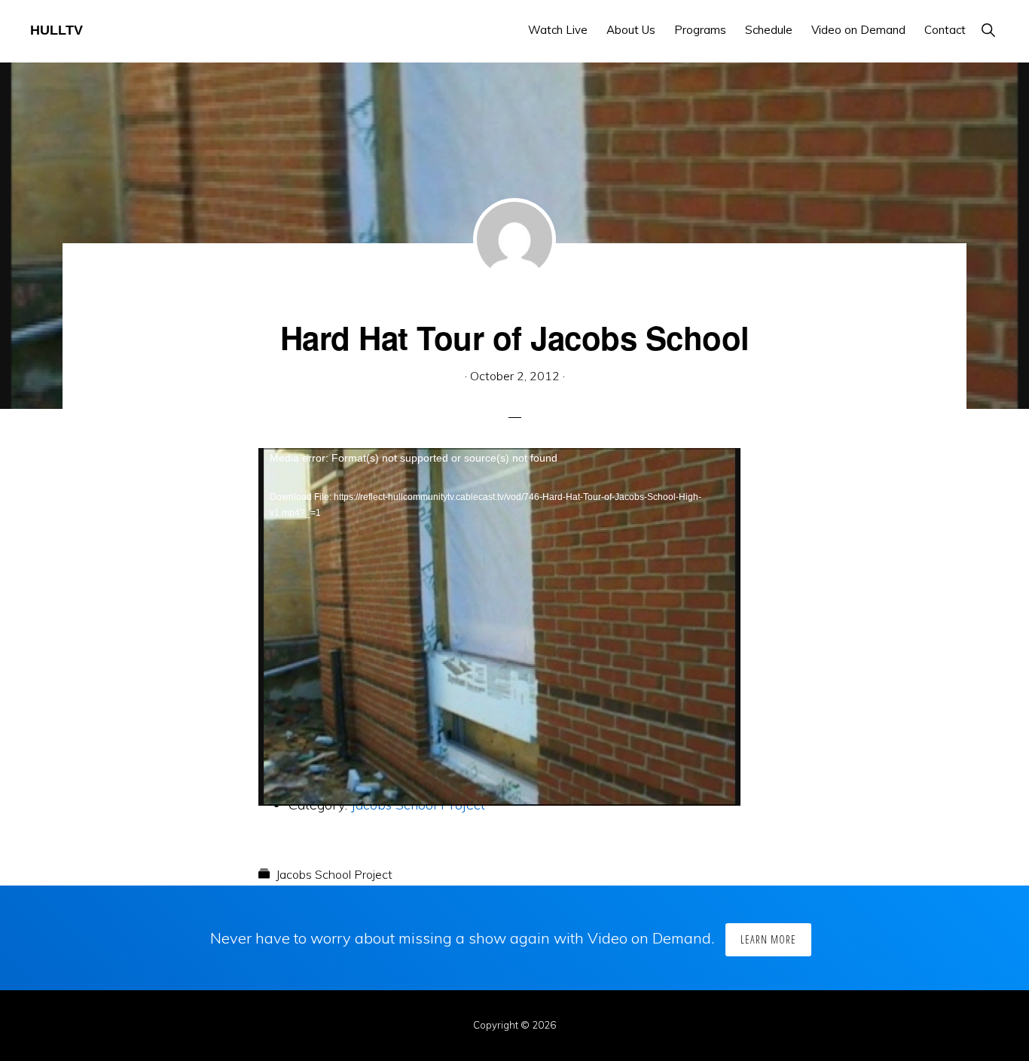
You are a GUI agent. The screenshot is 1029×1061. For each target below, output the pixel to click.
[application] (499, 583)
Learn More (768, 939)
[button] (988, 29)
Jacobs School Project (334, 874)
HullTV (56, 30)
